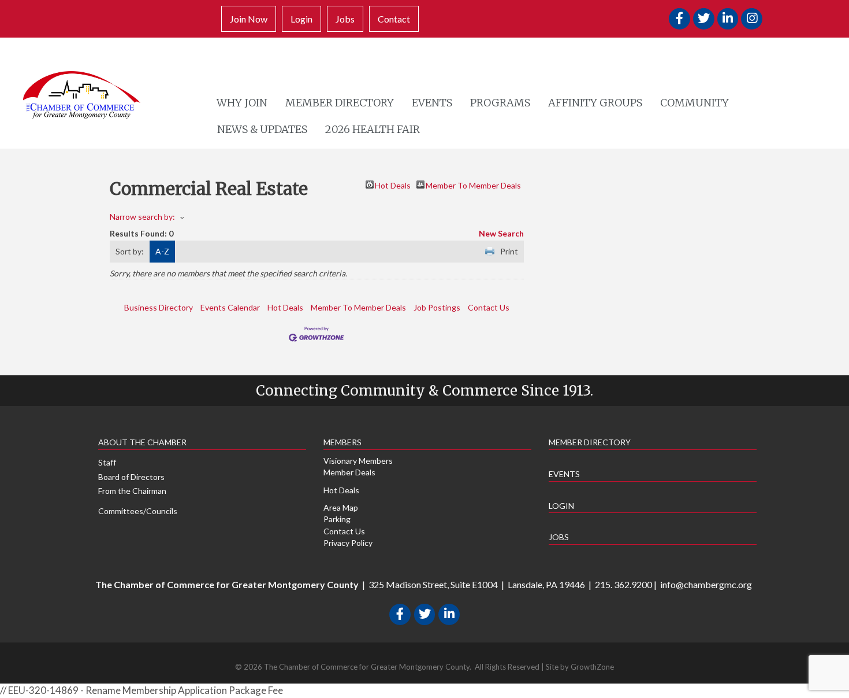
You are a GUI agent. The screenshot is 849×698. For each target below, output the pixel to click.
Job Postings (437, 307)
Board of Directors (131, 477)
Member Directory (339, 102)
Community (694, 102)
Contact (394, 18)
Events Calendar (230, 307)
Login (301, 18)
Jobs (345, 18)
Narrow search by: (142, 216)
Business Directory (158, 307)
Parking (337, 519)
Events (432, 102)
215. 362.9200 (623, 584)
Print (509, 251)
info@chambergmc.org (706, 584)
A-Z (162, 251)
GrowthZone (592, 666)
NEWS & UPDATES (262, 129)
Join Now (248, 18)
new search (501, 233)
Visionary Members (358, 461)
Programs (500, 102)
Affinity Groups (595, 102)
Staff (107, 462)
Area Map (340, 507)
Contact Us (488, 307)
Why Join (242, 102)
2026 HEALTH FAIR (372, 129)
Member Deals (349, 472)
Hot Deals (393, 184)
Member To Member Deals (473, 184)
